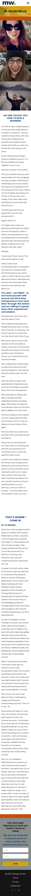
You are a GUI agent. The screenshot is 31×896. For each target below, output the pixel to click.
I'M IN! (15, 864)
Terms (15, 878)
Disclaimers (16, 886)
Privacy (15, 882)
